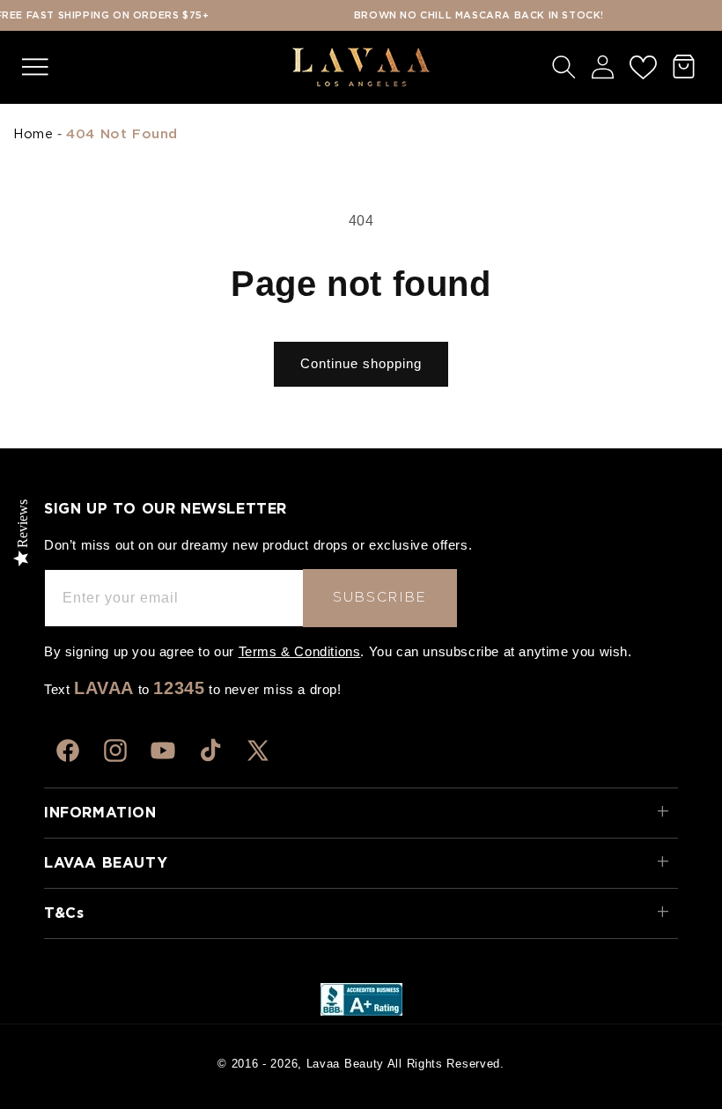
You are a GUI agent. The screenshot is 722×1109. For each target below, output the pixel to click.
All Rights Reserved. (446, 1063)
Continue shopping (361, 363)
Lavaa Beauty (345, 1063)
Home (33, 134)
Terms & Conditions (300, 651)
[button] (35, 67)
